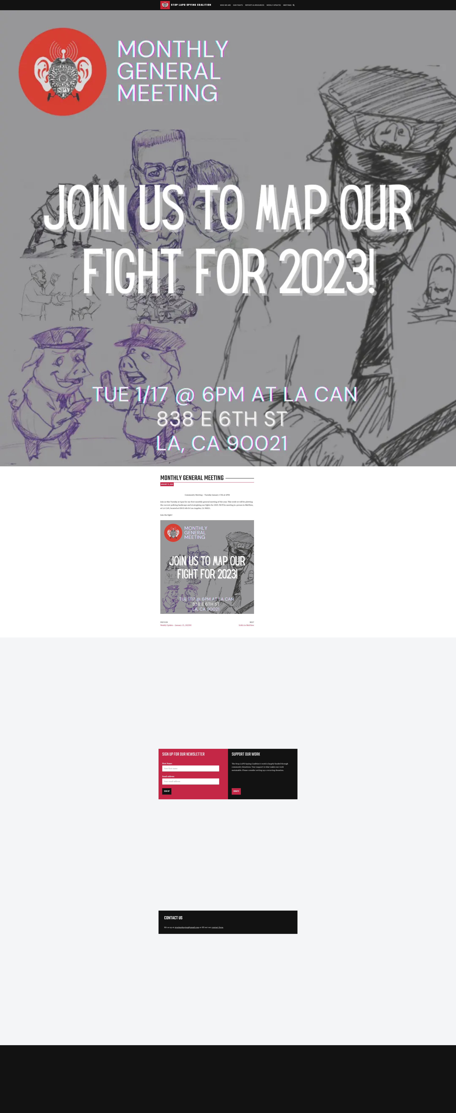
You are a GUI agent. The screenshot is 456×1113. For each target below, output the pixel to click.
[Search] (293, 5)
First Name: (167, 763)
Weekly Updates (274, 5)
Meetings (287, 5)
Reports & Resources (254, 5)
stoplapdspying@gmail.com (187, 927)
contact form (217, 927)
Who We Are (225, 5)
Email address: (168, 776)
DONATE (236, 791)
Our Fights (238, 5)
